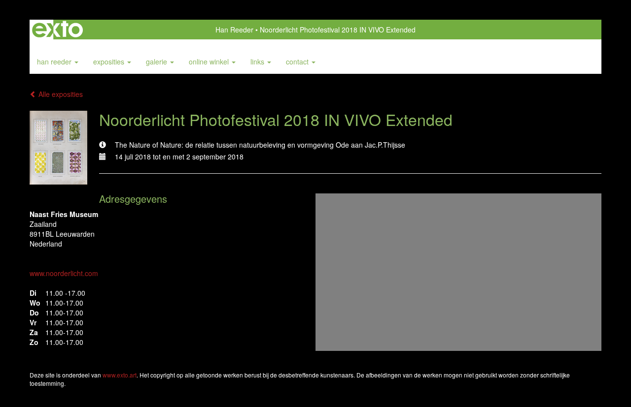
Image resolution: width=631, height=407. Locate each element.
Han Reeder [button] (55, 61)
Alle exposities (59, 94)
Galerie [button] (157, 61)
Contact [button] (298, 61)
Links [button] (258, 61)
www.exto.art (120, 375)
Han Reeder (234, 29)
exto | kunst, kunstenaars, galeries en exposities (57, 29)
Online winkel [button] (210, 61)
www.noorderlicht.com (64, 273)
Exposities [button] (109, 61)
